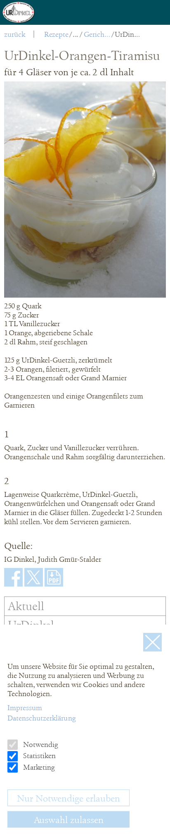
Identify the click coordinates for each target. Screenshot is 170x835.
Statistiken (38, 756)
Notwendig (39, 744)
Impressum (24, 708)
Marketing (38, 767)
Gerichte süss (97, 34)
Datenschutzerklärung (41, 718)
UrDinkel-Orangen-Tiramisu (128, 34)
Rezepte (56, 34)
